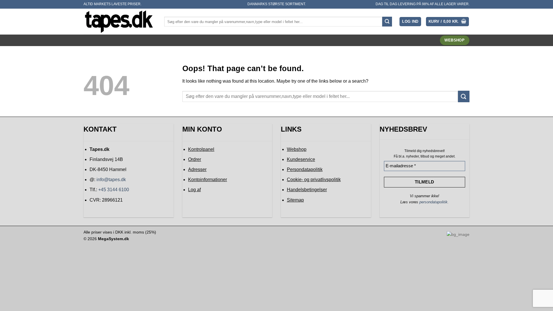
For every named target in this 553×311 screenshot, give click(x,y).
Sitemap (295, 200)
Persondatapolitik (305, 169)
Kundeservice (301, 159)
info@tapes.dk (111, 179)
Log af (194, 189)
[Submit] (387, 21)
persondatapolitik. (434, 202)
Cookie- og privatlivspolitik (314, 179)
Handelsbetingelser (307, 189)
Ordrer (194, 159)
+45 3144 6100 (113, 189)
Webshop (296, 149)
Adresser (197, 169)
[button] (410, 21)
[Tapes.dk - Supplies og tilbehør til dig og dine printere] (120, 21)
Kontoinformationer (207, 179)
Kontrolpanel (201, 149)
